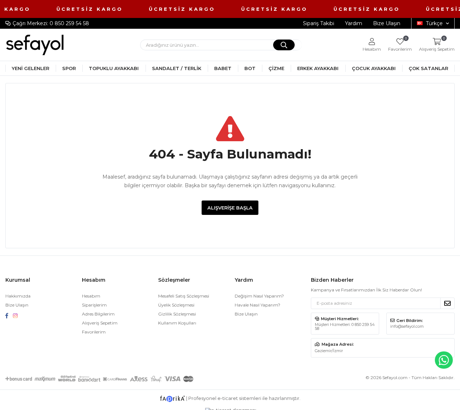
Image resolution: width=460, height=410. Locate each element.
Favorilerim (400, 44)
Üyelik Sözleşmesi (176, 305)
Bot (250, 68)
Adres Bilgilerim (98, 314)
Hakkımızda (18, 296)
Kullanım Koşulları (177, 323)
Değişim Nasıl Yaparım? (259, 296)
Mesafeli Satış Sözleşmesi (183, 296)
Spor (69, 68)
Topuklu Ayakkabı (114, 68)
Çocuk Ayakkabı (374, 68)
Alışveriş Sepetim (100, 323)
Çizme (276, 68)
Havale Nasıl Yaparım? (257, 305)
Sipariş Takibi (318, 23)
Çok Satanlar (428, 68)
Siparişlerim (94, 305)
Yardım (353, 23)
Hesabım (91, 296)
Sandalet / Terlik (176, 68)
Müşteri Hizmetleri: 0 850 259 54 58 (345, 326)
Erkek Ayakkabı (318, 68)
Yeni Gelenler (30, 68)
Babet (222, 68)
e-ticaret (227, 398)
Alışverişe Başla (230, 208)
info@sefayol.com (407, 326)
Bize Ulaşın (386, 23)
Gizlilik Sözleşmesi (177, 314)
